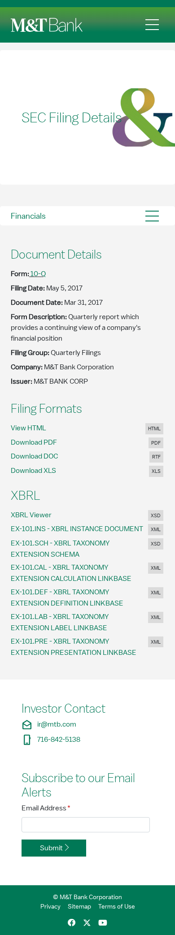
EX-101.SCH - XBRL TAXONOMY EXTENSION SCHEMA (60, 549)
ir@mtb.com (49, 724)
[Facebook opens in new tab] (71, 923)
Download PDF (40, 442)
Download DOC (40, 456)
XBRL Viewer (40, 514)
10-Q (38, 273)
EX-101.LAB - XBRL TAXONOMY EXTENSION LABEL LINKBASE (66, 622)
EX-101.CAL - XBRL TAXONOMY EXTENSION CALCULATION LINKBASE (78, 573)
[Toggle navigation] (152, 24)
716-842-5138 (51, 739)
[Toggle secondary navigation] (152, 215)
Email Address (46, 808)
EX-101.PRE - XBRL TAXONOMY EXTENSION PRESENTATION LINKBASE (80, 647)
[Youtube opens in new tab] (103, 923)
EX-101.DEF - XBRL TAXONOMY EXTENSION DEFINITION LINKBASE (74, 598)
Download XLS (39, 470)
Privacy (50, 906)
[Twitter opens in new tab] (87, 923)
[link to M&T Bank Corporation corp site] (48, 25)
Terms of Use (116, 906)
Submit (51, 848)
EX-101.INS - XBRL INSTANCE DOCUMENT (84, 528)
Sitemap (79, 906)
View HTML (38, 428)
